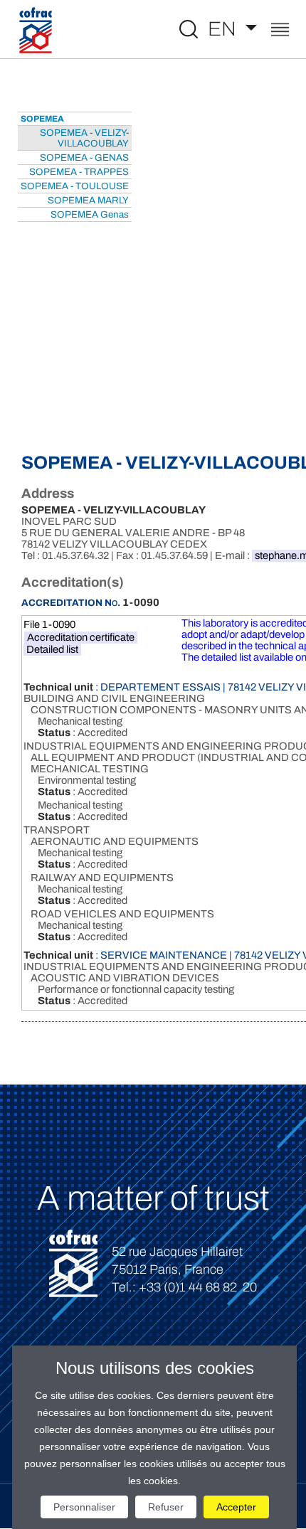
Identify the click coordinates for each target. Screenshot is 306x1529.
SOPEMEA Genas (90, 214)
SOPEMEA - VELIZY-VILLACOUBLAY (84, 138)
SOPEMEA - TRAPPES (79, 171)
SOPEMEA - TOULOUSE (75, 186)
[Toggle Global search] (188, 29)
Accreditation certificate (80, 637)
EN (224, 29)
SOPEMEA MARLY (88, 200)
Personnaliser (84, 1507)
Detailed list (52, 649)
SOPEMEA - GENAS (84, 157)
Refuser (166, 1507)
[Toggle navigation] (280, 31)
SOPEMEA (42, 119)
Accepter (236, 1507)
